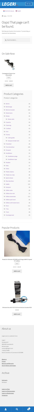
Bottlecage (9, 107)
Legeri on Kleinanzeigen (8, 391)
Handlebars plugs (12, 156)
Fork (7, 131)
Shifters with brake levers (12, 203)
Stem (7, 206)
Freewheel (8, 144)
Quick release (9, 178)
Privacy (4, 361)
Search (17, 409)
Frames (8, 134)
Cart (26, 408)
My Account (5, 409)
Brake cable (11, 119)
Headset (8, 162)
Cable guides (11, 138)
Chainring (8, 125)
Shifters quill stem (11, 199)
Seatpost (8, 187)
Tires (7, 209)
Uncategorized (10, 215)
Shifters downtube (11, 196)
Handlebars (9, 153)
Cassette (8, 122)
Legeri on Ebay (6, 389)
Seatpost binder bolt (13, 141)
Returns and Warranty (8, 363)
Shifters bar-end (10, 193)
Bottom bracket (10, 110)
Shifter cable (9, 190)
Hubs (7, 165)
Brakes (8, 116)
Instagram (5, 395)
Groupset (8, 150)
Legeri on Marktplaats (8, 393)
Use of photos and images (9, 365)
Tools (7, 212)
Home (5, 16)
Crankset (8, 128)
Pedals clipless (10, 172)
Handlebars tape (12, 159)
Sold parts (4, 380)
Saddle (7, 184)
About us (4, 359)
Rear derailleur (10, 181)
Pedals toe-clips (10, 175)
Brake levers (9, 113)
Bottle (7, 103)
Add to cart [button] (9, 85)
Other (7, 168)
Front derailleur (10, 147)
